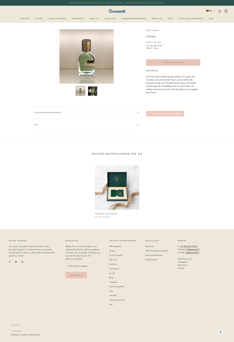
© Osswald (16, 331)
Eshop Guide (35, 334)
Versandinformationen (47, 112)
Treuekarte (113, 282)
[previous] (8, 189)
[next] (225, 189)
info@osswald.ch (192, 249)
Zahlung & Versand (116, 300)
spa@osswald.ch (192, 252)
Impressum (149, 246)
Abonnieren (76, 275)
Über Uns (113, 259)
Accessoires (114, 268)
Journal (112, 273)
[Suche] (219, 11)
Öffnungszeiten (115, 246)
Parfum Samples (115, 255)
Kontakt (112, 250)
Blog (111, 277)
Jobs (111, 304)
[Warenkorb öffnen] (226, 11)
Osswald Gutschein (106, 214)
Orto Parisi (152, 30)
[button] (210, 11)
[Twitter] (16, 261)
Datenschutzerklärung (153, 255)
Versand (159, 45)
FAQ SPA (113, 295)
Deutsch (15, 325)
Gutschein (113, 264)
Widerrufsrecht (151, 259)
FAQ (36, 124)
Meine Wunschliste (116, 286)
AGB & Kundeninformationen (156, 250)
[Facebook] (10, 261)
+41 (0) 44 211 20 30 (188, 246)
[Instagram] (22, 261)
